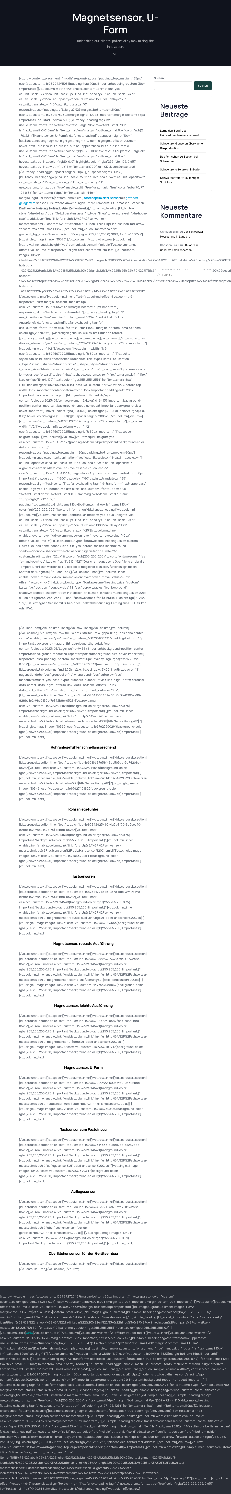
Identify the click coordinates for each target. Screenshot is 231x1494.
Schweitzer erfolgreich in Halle (180, 169)
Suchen (159, 78)
